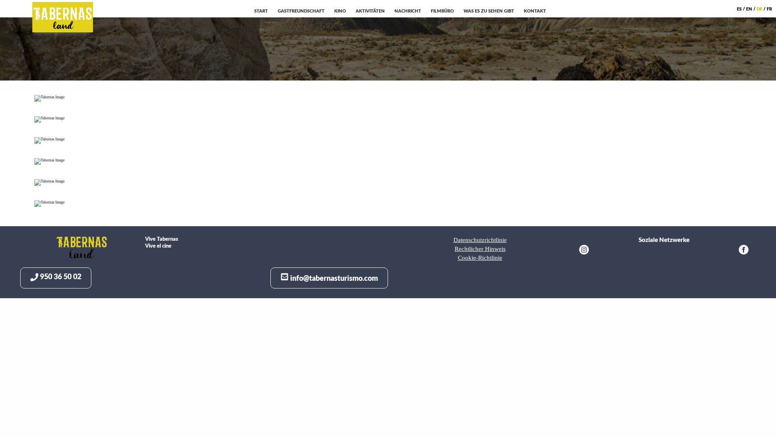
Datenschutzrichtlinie (480, 240)
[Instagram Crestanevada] (584, 251)
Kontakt (535, 11)
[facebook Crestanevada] (744, 251)
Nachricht (407, 11)
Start (261, 11)
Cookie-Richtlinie (480, 258)
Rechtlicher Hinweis (480, 249)
